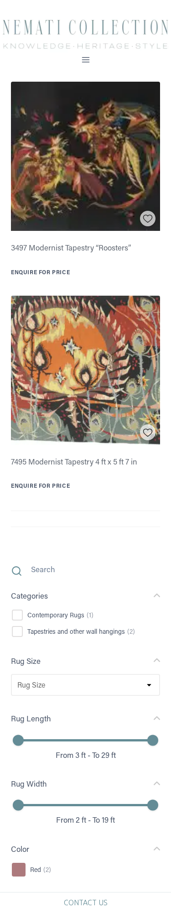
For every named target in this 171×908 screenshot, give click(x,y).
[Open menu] (85, 60)
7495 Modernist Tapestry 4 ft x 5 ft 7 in (74, 461)
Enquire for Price (40, 272)
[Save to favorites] (148, 219)
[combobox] (16, 684)
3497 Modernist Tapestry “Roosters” (71, 247)
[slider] (18, 740)
